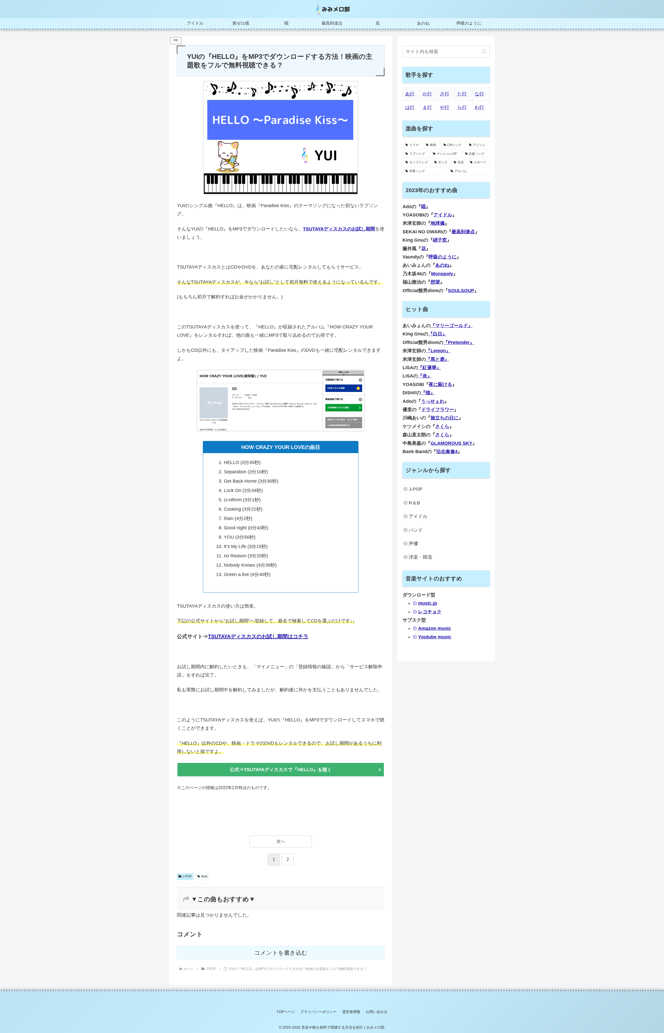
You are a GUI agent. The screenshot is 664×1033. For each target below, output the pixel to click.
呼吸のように (442, 256)
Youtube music (434, 637)
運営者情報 (351, 1012)
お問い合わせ (377, 1012)
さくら (442, 426)
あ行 (409, 93)
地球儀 (438, 223)
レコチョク (429, 611)
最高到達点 (463, 231)
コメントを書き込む (280, 953)
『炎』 (425, 375)
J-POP (187, 876)
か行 (427, 93)
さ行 (444, 93)
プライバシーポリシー (318, 1012)
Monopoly (442, 273)
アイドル (442, 214)
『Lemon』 (438, 350)
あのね (442, 265)
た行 (462, 93)
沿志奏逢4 (447, 451)
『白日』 (437, 333)
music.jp (427, 603)
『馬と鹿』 (437, 359)
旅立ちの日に (445, 417)
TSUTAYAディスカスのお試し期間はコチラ (258, 636)
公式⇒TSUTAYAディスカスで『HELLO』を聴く (281, 769)
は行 (409, 107)
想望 (435, 282)
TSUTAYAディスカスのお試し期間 (339, 228)
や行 (444, 107)
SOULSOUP (461, 290)
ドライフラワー (437, 409)
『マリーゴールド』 (452, 325)
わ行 (479, 107)
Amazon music (434, 628)
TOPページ (285, 1012)
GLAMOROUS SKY (451, 443)
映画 (204, 876)
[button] (484, 52)
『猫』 (428, 392)
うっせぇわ (432, 401)
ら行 (462, 107)
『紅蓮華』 (429, 367)
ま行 (427, 107)
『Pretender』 (458, 342)
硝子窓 (440, 240)
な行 (479, 93)
